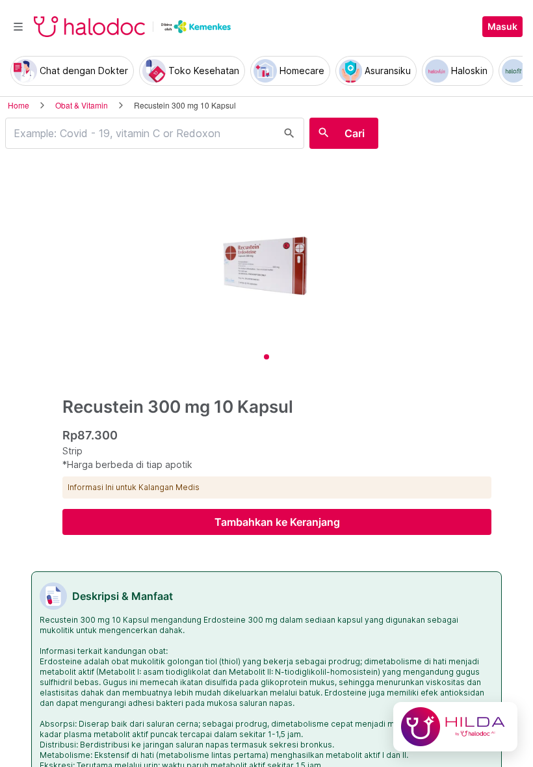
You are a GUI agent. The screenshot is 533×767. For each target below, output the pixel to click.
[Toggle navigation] (18, 26)
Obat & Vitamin (81, 104)
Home (18, 104)
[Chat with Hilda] (455, 726)
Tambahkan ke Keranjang (277, 521)
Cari (354, 133)
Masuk (502, 26)
